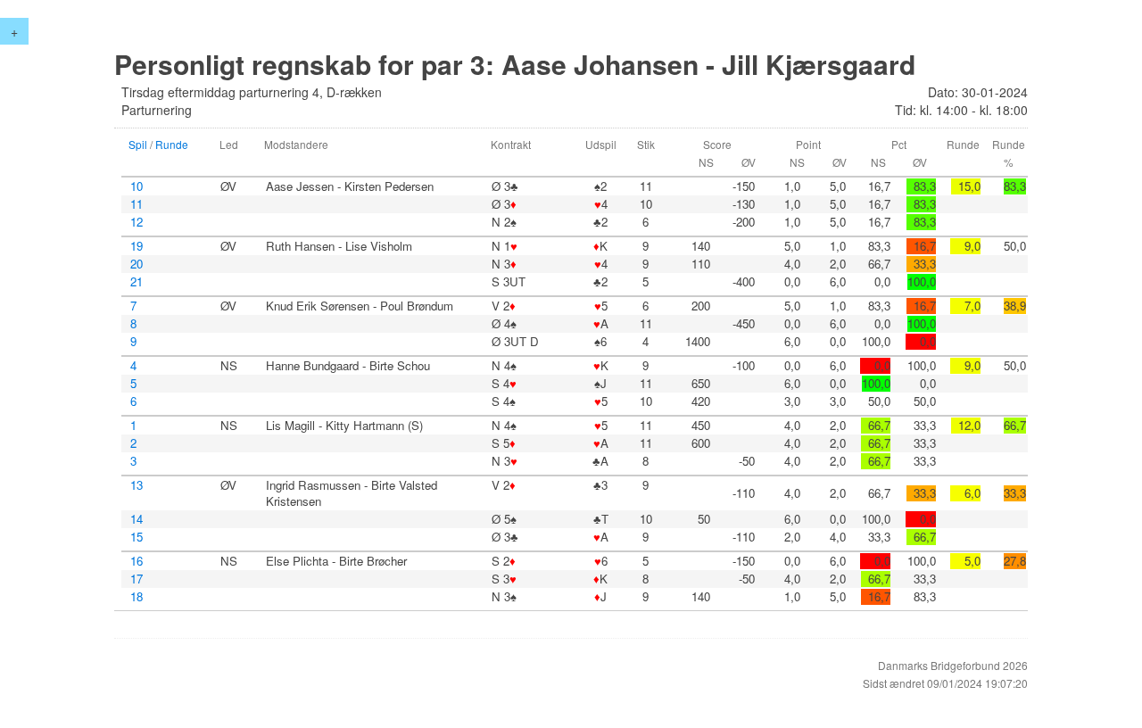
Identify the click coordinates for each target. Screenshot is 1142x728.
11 (136, 204)
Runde (171, 144)
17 (136, 579)
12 (136, 222)
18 (136, 597)
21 (136, 282)
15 (136, 537)
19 (136, 246)
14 (136, 519)
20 (136, 264)
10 (136, 186)
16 (136, 561)
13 (136, 485)
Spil (137, 144)
